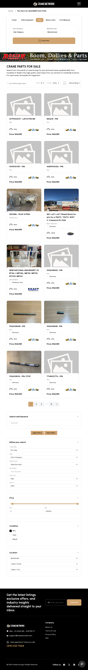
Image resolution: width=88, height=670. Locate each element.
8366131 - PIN (52, 119)
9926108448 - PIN (17, 326)
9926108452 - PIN (54, 270)
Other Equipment (27, 20)
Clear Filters (50, 433)
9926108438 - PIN (54, 326)
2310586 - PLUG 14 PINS (19, 214)
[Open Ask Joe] (82, 664)
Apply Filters (37, 433)
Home (10, 11)
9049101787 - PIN (17, 166)
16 (51, 404)
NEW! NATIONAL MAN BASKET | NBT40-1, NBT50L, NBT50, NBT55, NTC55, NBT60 (24, 273)
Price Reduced (65, 20)
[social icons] (64, 665)
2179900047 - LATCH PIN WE (22, 119)
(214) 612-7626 (15, 645)
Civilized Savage (18, 665)
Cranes (14, 20)
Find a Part (45, 41)
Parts (40, 20)
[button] (56, 404)
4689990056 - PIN (55, 166)
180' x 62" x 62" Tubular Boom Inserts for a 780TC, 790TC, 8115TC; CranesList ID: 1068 (61, 217)
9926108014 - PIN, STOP (20, 376)
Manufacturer (52, 29)
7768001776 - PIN (55, 376)
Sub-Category (18, 29)
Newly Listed (50, 20)
